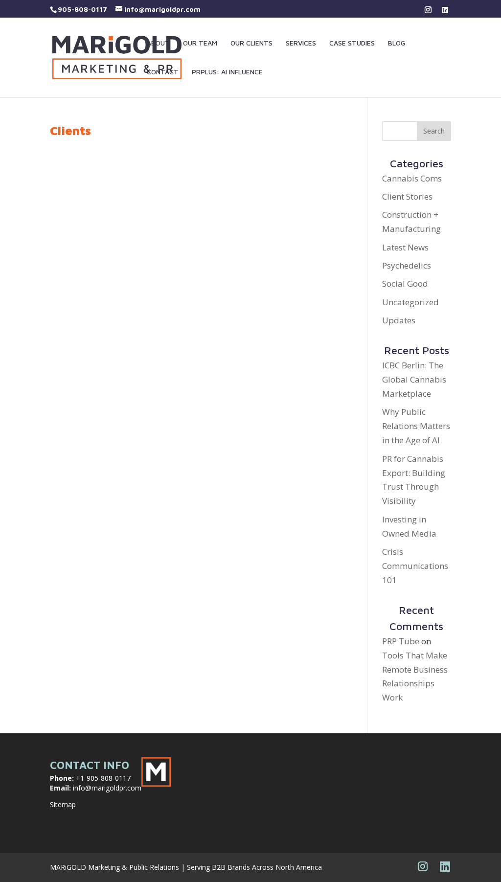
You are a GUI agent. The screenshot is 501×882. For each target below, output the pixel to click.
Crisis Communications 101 (415, 566)
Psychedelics (406, 265)
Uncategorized (410, 302)
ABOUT (158, 43)
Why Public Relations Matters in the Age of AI (416, 426)
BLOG (396, 43)
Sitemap (63, 804)
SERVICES (301, 43)
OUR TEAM (200, 43)
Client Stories (407, 196)
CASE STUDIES (352, 43)
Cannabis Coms (412, 178)
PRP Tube (400, 641)
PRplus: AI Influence (227, 72)
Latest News (405, 247)
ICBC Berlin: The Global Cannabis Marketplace (414, 379)
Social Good (405, 283)
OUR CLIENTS (251, 43)
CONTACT (163, 72)
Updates (398, 320)
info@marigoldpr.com (107, 787)
